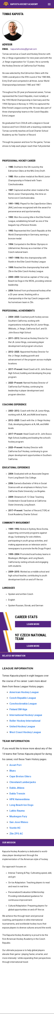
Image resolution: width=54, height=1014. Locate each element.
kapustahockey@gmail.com (24, 49)
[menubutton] (49, 4)
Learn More (33, 624)
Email (5, 49)
